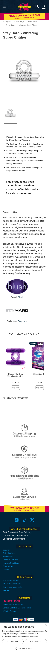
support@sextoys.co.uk (13, 604)
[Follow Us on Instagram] (17, 520)
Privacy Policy (8, 566)
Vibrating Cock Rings (28, 25)
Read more (34, 636)
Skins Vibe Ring (39, 374)
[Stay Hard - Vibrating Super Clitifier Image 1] (24, 71)
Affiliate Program (10, 611)
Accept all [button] (12, 642)
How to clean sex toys (12, 583)
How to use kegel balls (12, 587)
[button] (4, 6)
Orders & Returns (10, 559)
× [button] (46, 625)
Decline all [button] (36, 642)
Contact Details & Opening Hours (17, 608)
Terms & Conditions (11, 563)
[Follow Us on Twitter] (32, 520)
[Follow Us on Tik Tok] (25, 520)
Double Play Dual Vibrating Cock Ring (15, 375)
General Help (8, 556)
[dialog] (24, 638)
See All (6, 590)
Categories (8, 22)
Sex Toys (20, 22)
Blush (20, 297)
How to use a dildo (11, 580)
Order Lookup (9, 553)
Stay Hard (22, 321)
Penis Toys (32, 22)
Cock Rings (10, 25)
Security (6, 550)
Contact (6, 569)
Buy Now (15, 388)
